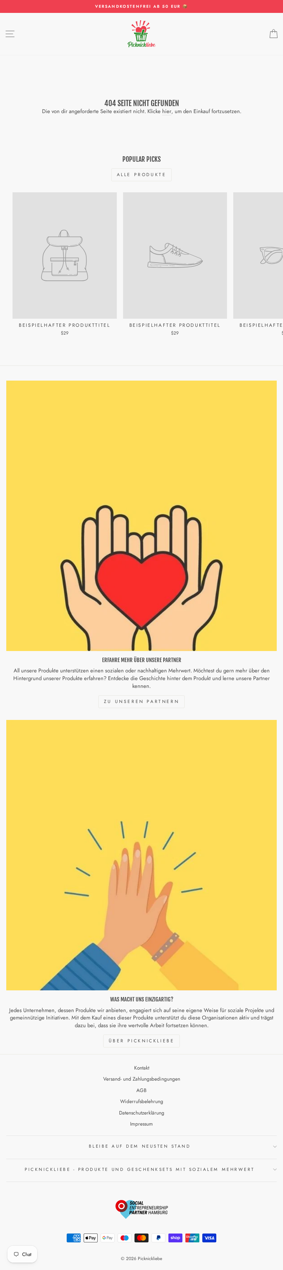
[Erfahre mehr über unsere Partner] (141, 516)
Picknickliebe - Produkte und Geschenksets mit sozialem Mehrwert (140, 1169)
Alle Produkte (142, 174)
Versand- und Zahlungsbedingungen (141, 1078)
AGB (141, 1090)
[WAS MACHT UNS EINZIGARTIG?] (141, 855)
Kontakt (141, 1067)
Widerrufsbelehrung (141, 1101)
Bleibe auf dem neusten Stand (140, 1146)
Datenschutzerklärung (141, 1112)
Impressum (141, 1123)
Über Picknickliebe (142, 1041)
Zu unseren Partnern (141, 701)
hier (166, 111)
